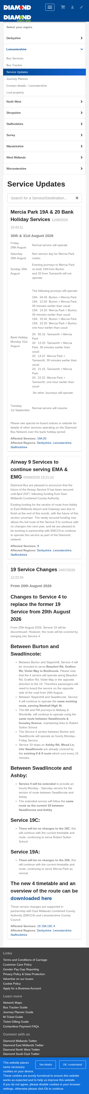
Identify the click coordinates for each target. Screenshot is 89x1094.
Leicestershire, (62, 442)
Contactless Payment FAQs (21, 1026)
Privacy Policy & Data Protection (24, 974)
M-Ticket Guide (13, 1017)
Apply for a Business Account (22, 988)
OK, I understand (72, 1064)
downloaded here (31, 898)
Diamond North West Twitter (21, 1049)
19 (39, 926)
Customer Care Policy (17, 964)
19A (39, 438)
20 (44, 438)
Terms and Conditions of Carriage (25, 959)
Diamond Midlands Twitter (20, 1041)
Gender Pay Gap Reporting (21, 969)
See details (45, 1064)
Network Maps (12, 1002)
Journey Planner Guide (18, 1012)
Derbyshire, (44, 442)
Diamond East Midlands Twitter (23, 1045)
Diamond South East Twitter (21, 1054)
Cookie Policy (12, 983)
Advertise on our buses (18, 978)
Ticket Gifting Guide (16, 1021)
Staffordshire (19, 447)
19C (50, 926)
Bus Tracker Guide (15, 1007)
